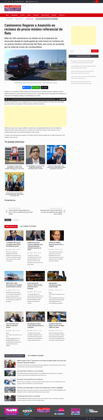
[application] (35, 99)
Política (22, 15)
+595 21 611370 (20, 1)
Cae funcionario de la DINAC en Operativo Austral (12, 325)
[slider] (63, 99)
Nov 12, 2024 (38, 330)
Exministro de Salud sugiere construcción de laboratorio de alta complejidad (40, 387)
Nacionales (14, 15)
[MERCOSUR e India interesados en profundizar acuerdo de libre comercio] (14, 276)
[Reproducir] (6, 99)
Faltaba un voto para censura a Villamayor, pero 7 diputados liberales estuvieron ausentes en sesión (35, 246)
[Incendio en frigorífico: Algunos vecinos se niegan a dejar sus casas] (56, 317)
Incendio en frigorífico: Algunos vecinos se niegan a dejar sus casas (56, 325)
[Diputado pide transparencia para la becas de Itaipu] (56, 276)
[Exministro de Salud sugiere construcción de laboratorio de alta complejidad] (10, 390)
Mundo (29, 15)
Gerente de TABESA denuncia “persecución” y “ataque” (56, 244)
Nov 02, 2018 (17, 330)
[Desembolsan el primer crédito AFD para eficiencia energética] (35, 317)
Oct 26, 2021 (60, 330)
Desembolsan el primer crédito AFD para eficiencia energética (35, 325)
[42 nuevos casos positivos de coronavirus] (10, 381)
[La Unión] (51, 8)
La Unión (9, 249)
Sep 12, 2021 (17, 290)
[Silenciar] (60, 99)
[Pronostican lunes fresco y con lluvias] (10, 398)
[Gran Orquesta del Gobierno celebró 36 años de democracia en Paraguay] (35, 276)
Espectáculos (45, 15)
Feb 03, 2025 (38, 291)
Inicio (7, 15)
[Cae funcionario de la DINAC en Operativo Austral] (14, 317)
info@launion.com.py (32, 1)
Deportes (36, 15)
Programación (9, 18)
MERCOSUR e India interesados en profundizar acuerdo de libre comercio (14, 285)
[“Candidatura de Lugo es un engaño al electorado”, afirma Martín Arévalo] (14, 235)
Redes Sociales (19, 18)
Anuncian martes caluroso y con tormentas (30, 371)
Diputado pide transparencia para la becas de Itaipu (55, 285)
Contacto (61, 15)
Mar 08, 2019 (60, 290)
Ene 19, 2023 (17, 249)
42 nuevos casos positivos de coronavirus (30, 379)
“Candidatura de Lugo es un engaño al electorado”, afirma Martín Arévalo (13, 244)
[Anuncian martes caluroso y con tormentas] (10, 373)
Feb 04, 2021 (38, 252)
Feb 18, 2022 (60, 249)
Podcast (54, 15)
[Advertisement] (35, 116)
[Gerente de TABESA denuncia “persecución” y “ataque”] (56, 235)
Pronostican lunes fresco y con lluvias (28, 396)
